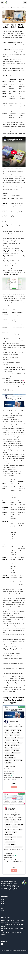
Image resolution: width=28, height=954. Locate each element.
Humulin (13, 334)
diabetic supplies (16, 31)
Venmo (19, 63)
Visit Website (14, 786)
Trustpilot (13, 205)
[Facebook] (2, 944)
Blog (2, 908)
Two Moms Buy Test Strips (11, 274)
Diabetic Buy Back (8, 391)
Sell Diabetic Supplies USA (8, 881)
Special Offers (4, 906)
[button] (25, 2)
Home (2, 899)
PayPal (14, 63)
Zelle (21, 212)
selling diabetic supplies (17, 176)
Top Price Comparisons (6, 903)
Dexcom (11, 86)
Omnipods (11, 88)
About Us (3, 901)
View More (14, 783)
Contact (3, 910)
